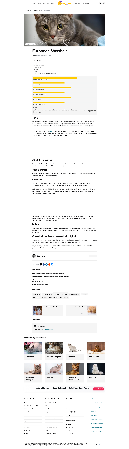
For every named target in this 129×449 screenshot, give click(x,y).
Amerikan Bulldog (50, 418)
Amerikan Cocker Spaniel (52, 421)
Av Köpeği (37, 294)
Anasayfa (26, 10)
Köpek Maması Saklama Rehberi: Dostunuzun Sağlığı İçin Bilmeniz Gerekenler (50, 276)
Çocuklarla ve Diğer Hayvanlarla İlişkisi (45, 73)
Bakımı (35, 71)
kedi (50, 131)
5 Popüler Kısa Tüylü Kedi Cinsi (39, 281)
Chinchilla (26, 412)
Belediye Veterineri (71, 427)
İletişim (92, 435)
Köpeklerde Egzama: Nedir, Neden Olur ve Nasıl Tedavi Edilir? (47, 279)
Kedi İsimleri (93, 411)
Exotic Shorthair (80, 307)
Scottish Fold (27, 402)
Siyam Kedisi (27, 421)
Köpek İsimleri (94, 415)
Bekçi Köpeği (48, 294)
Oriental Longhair (54, 356)
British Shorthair (28, 409)
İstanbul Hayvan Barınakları (97, 419)
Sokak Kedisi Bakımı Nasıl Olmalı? (40, 284)
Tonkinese (30, 356)
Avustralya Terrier (50, 424)
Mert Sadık (41, 257)
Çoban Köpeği (54, 297)
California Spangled (30, 378)
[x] (41, 264)
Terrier (45, 297)
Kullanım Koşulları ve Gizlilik (97, 403)
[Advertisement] (64, 147)
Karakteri (36, 69)
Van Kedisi (26, 427)
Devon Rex (27, 430)
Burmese (71, 356)
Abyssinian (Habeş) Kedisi (73, 378)
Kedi (31, 10)
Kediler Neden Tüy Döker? (52, 307)
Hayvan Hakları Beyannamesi (97, 407)
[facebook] (44, 264)
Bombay (26, 424)
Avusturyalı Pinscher (50, 433)
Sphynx (50, 378)
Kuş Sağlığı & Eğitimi (71, 412)
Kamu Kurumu (69, 430)
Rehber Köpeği (37, 297)
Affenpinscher (49, 406)
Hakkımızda (93, 398)
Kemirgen (68, 415)
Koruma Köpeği (74, 294)
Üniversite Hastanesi (71, 433)
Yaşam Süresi (37, 67)
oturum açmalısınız (49, 329)
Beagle (47, 412)
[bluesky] (52, 264)
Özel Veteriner (70, 424)
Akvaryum (68, 409)
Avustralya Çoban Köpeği (51, 427)
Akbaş (46, 430)
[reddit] (49, 264)
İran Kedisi (93, 378)
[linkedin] (46, 264)
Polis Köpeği (85, 294)
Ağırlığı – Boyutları (39, 65)
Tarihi (35, 63)
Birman (26, 433)
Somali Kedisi (94, 356)
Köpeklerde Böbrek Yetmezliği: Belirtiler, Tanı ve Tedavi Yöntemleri (48, 273)
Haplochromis (61, 294)
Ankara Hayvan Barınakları (97, 423)
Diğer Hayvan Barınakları (96, 431)
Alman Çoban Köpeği (50, 402)
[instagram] (102, 444)
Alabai (47, 409)
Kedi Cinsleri (37, 10)
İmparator (64, 298)
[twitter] (96, 444)
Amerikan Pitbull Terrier (51, 415)
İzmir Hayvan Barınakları (96, 427)
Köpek (67, 402)
